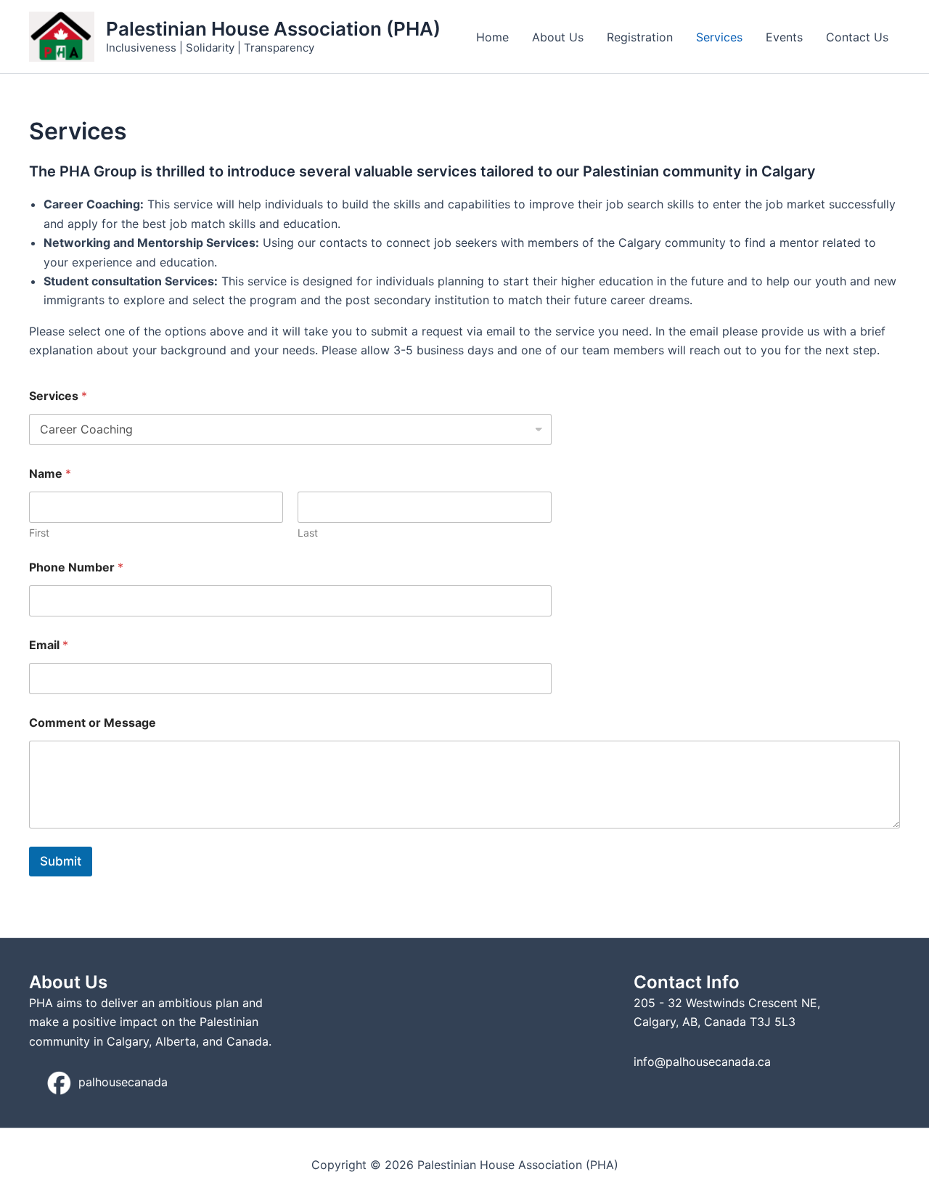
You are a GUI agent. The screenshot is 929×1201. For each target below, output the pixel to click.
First (39, 532)
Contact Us (857, 37)
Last (308, 532)
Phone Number (76, 567)
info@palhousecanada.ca (702, 1061)
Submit (60, 861)
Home (492, 37)
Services (719, 37)
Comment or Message (92, 723)
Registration (640, 37)
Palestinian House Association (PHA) (273, 28)
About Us (558, 37)
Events (784, 37)
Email (48, 645)
